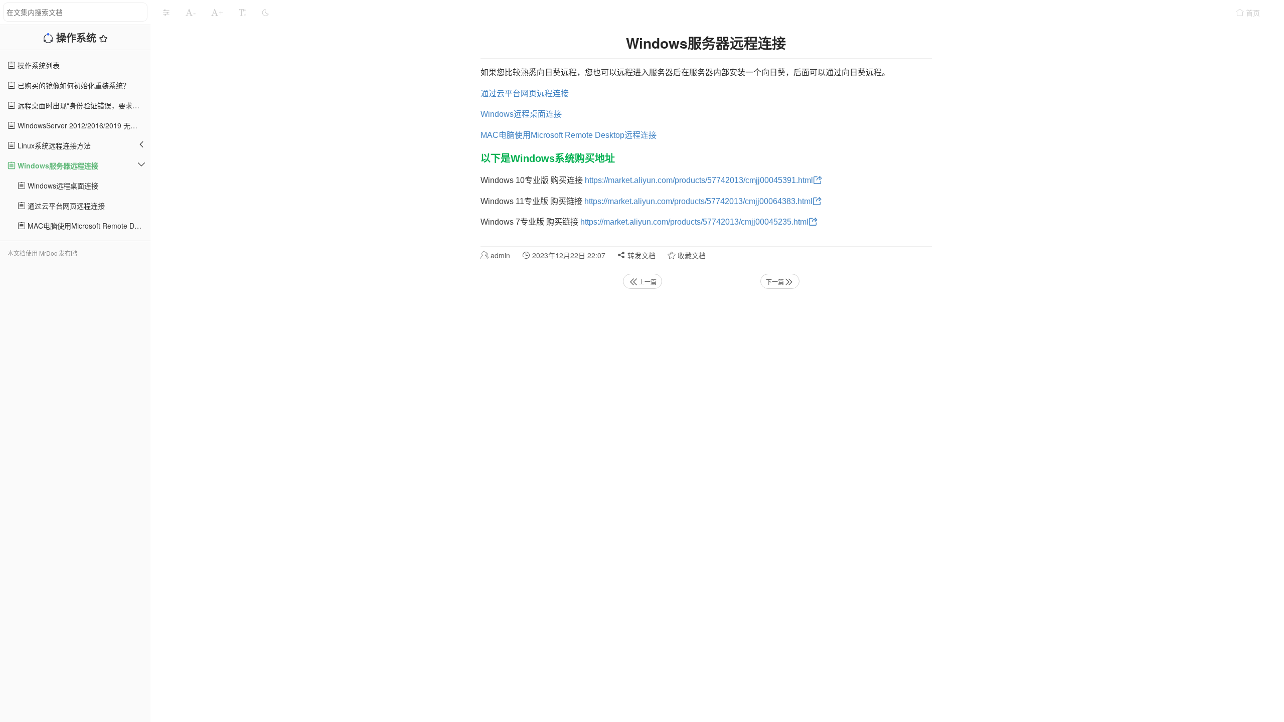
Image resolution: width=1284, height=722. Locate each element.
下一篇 (775, 281)
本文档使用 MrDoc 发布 (39, 253)
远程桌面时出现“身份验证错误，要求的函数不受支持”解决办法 (83, 105)
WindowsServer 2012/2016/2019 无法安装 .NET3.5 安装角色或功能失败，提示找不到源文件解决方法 (83, 125)
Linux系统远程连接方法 (53, 145)
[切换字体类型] (242, 12)
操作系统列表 (38, 65)
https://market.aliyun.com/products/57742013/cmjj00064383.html (698, 201)
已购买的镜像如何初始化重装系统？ (73, 85)
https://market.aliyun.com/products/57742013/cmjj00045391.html (699, 180)
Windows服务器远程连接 (57, 165)
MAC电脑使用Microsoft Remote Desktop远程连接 (88, 226)
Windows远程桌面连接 (62, 185)
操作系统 (77, 37)
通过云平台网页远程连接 (65, 206)
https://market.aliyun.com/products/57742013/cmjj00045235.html (694, 222)
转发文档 (640, 255)
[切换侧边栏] (166, 12)
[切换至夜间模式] (265, 12)
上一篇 (647, 281)
